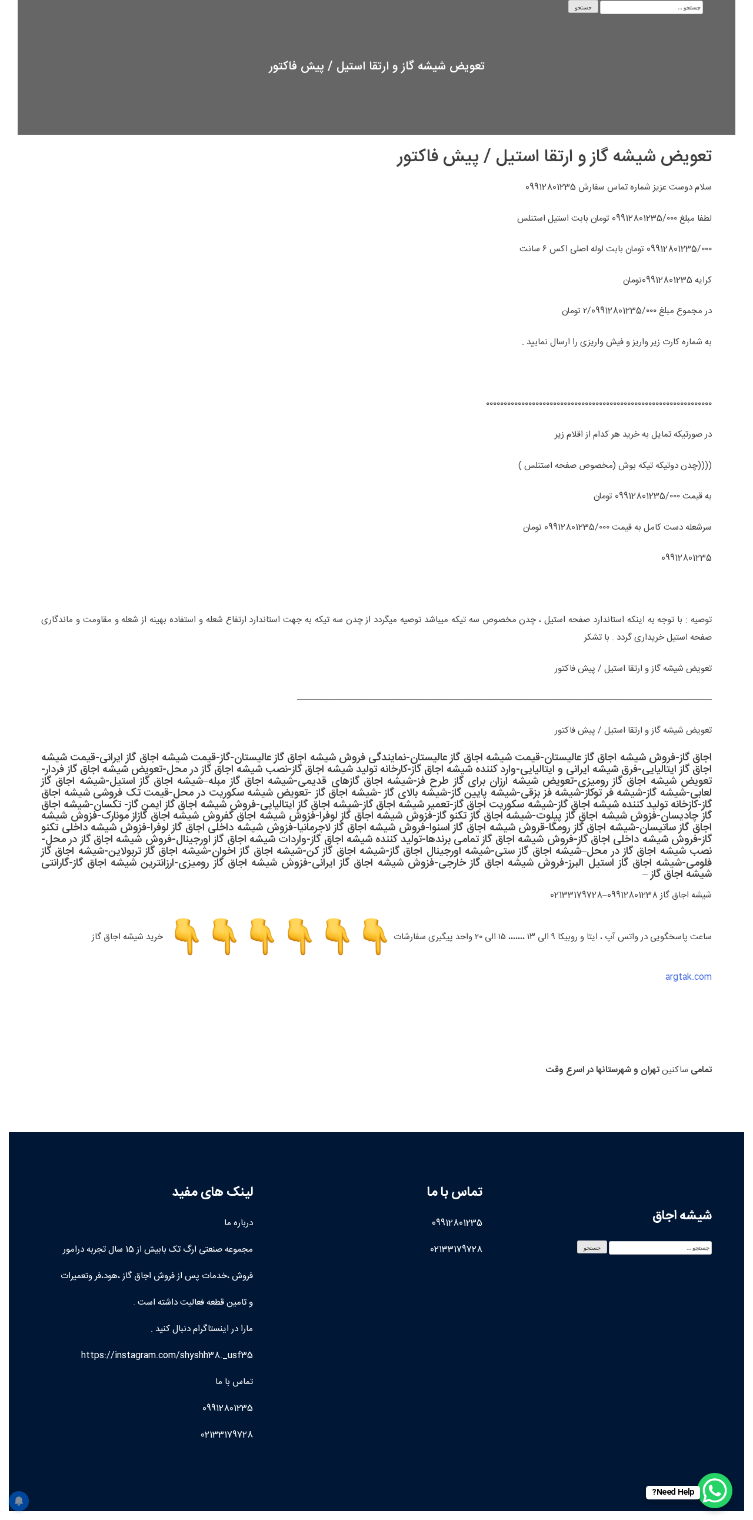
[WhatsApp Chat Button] (714, 1490)
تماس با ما (234, 1382)
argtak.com (688, 977)
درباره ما (238, 1223)
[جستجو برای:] (651, 7)
